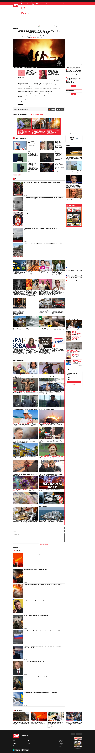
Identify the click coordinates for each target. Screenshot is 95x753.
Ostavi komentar (44, 544)
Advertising (60, 741)
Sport (46, 3)
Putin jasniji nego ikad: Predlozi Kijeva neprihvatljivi (36, 676)
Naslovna (29, 3)
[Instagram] (74, 734)
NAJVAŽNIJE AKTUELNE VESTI (35, 114)
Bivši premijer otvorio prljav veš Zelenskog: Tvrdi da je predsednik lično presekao (42, 600)
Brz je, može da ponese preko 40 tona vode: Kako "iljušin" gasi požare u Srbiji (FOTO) (74, 158)
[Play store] (51, 109)
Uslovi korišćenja (62, 744)
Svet (22, 9)
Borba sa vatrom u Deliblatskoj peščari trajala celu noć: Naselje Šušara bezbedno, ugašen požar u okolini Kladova (74, 172)
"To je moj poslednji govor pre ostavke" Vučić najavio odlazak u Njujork (73, 79)
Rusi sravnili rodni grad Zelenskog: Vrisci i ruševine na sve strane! (39, 554)
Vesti (33, 3)
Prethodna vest (21, 77)
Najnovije (23, 3)
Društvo (23, 6)
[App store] (60, 109)
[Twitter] (81, 734)
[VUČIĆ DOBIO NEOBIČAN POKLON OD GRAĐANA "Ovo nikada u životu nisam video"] (47, 167)
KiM (22, 12)
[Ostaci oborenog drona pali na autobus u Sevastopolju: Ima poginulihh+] (18, 699)
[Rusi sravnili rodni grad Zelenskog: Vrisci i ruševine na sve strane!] (18, 560)
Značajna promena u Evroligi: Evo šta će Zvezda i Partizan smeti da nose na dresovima (74, 723)
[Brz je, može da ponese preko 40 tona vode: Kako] (74, 151)
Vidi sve (73, 86)
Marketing (60, 740)
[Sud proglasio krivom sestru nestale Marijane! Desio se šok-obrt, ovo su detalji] (74, 193)
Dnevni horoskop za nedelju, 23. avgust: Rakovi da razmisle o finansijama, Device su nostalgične (55, 724)
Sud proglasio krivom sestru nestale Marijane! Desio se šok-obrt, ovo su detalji (73, 199)
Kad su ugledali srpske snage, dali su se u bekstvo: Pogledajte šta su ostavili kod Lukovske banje (21, 723)
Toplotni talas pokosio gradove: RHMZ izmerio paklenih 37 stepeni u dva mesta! (73, 71)
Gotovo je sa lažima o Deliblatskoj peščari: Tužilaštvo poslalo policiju (40, 213)
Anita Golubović (33, 37)
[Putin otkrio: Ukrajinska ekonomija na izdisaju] (18, 668)
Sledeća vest (56, 80)
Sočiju (32, 83)
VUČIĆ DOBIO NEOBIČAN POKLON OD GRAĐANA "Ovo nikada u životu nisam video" (59, 166)
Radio (69, 3)
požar (20, 90)
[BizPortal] (23, 1)
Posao (59, 746)
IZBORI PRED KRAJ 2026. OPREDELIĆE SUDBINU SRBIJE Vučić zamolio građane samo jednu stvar (33, 156)
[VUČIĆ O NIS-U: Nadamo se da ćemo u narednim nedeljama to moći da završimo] (20, 145)
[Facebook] (72, 734)
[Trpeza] (42, 1)
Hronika (41, 3)
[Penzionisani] (55, 1)
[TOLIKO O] (21, 73)
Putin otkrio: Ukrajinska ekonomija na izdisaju (34, 661)
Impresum (60, 743)
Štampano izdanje (25, 13)
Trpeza (64, 3)
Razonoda (54, 3)
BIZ (37, 3)
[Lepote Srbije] (30, 1)
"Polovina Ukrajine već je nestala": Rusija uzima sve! (36, 615)
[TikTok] (77, 734)
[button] (45, 37)
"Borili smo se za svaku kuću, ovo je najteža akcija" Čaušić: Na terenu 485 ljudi (42, 182)
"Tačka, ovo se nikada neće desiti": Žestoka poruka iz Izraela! (73, 68)
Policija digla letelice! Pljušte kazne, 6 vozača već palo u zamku (73, 82)
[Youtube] (79, 734)
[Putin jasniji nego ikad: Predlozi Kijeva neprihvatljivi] (18, 683)
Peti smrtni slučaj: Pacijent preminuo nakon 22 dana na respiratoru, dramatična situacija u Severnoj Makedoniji (74, 75)
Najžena (59, 3)
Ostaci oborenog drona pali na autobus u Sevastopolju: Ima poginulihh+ (40, 692)
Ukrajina (23, 8)
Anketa (67, 369)
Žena (29, 743)
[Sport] (48, 1)
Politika (23, 7)
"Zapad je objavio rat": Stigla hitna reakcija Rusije (35, 569)
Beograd (23, 11)
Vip (49, 3)
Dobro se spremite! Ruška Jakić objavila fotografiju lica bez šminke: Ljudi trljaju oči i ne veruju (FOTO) (73, 186)
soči (19, 174)
